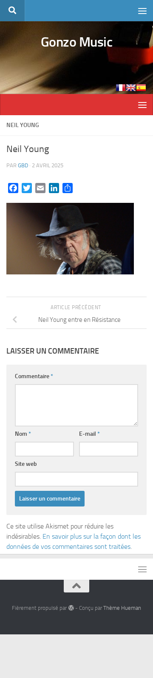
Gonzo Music (77, 42)
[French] (120, 87)
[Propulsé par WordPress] (71, 608)
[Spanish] (141, 87)
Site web (26, 464)
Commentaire (34, 376)
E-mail (89, 433)
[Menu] (142, 10)
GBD (23, 165)
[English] (131, 87)
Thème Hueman (122, 608)
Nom (23, 433)
